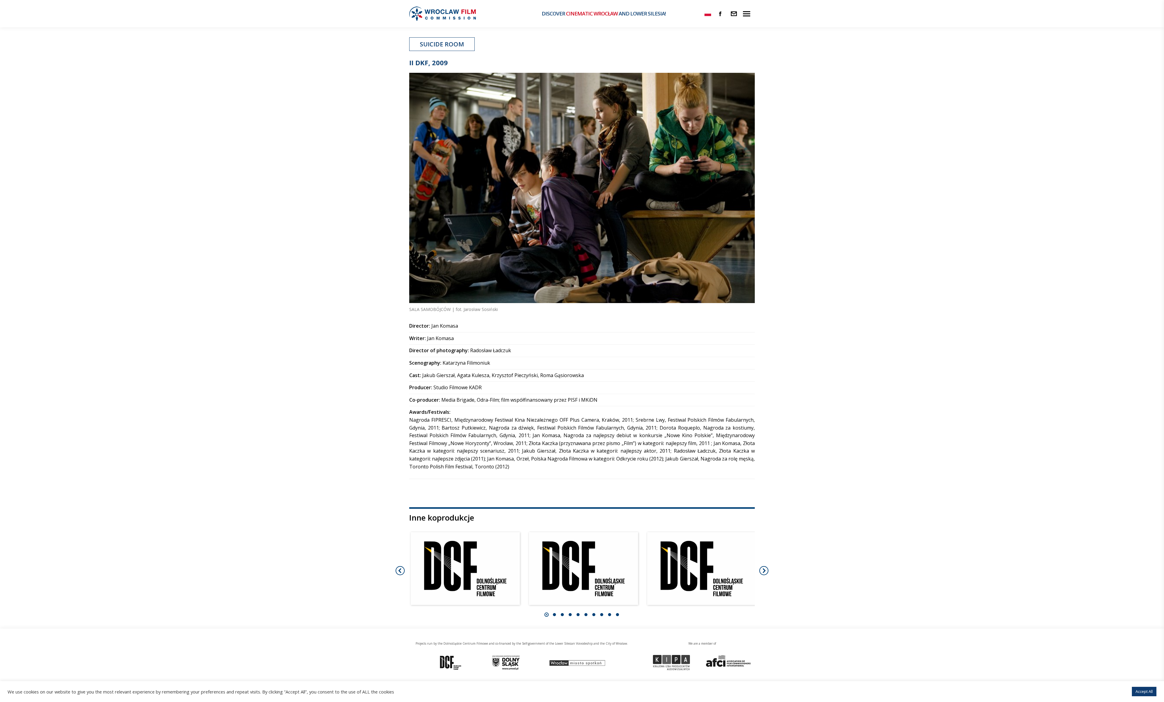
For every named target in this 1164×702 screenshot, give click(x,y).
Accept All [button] (1144, 691)
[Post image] (465, 568)
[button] (546, 614)
